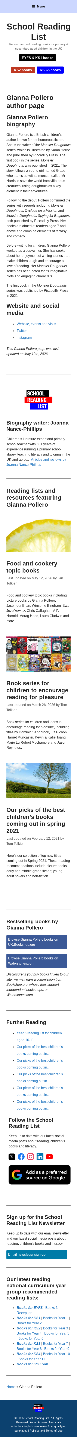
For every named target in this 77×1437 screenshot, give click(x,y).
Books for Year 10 (56, 1354)
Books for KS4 (28, 1354)
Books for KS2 (28, 1328)
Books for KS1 (28, 1318)
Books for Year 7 (55, 1343)
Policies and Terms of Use (46, 1430)
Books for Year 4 (29, 1333)
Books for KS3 (28, 1343)
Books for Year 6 (30, 1338)
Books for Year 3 (55, 1328)
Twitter (22, 331)
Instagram (24, 337)
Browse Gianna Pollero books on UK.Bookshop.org (33, 942)
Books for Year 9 (56, 1349)
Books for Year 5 (56, 1333)
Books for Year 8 (29, 1349)
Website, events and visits (36, 324)
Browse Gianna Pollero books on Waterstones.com (33, 960)
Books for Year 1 (55, 1318)
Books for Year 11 (31, 1359)
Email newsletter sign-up (27, 1254)
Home (11, 1387)
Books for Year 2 (29, 1323)
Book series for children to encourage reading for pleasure (37, 690)
